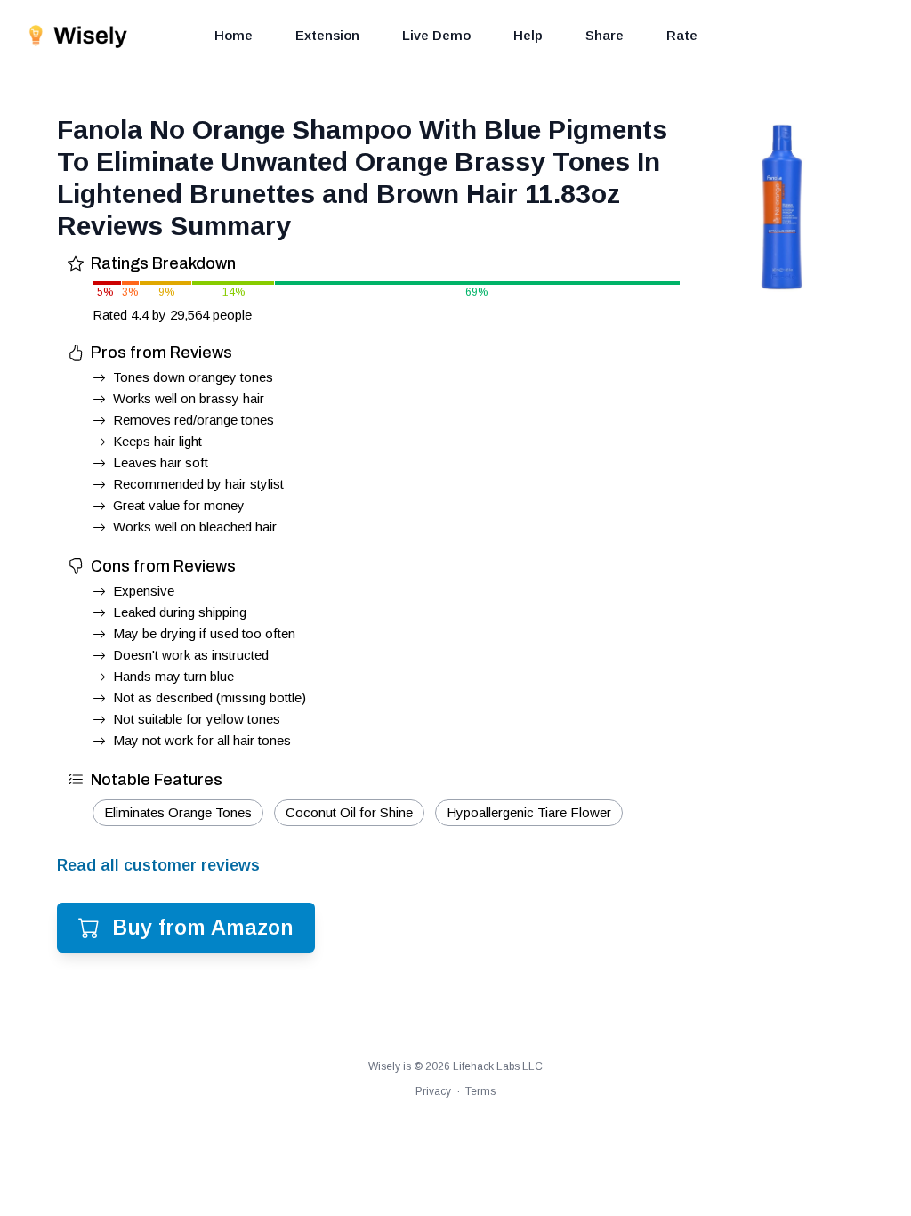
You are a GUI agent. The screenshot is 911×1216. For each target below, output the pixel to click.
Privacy (433, 1091)
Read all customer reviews (158, 865)
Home (233, 35)
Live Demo (436, 35)
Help (528, 35)
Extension (327, 35)
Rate (681, 35)
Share (604, 35)
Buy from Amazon (203, 927)
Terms (480, 1091)
